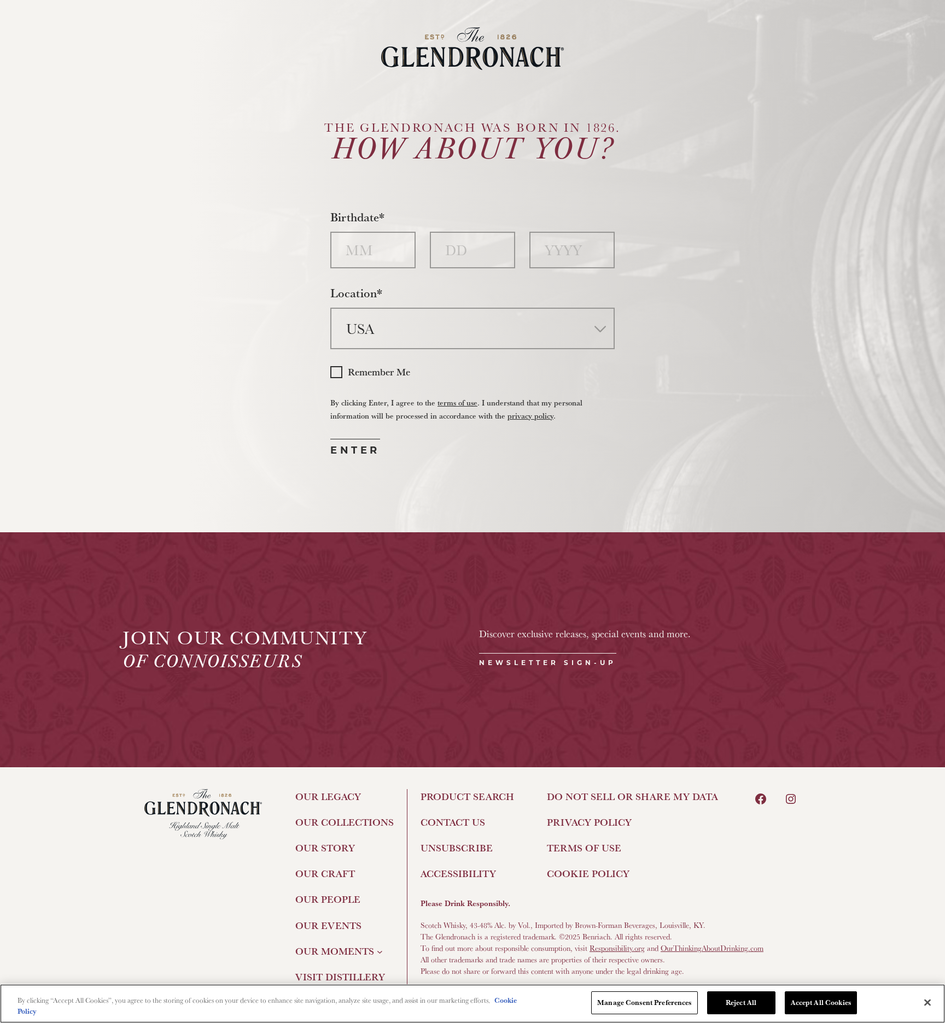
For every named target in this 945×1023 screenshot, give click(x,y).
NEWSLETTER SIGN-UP (547, 663)
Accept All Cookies (821, 1002)
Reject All (741, 1002)
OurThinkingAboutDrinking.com (712, 948)
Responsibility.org (617, 948)
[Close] (927, 1002)
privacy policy (530, 415)
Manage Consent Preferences (644, 1002)
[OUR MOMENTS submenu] (380, 951)
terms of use (457, 402)
